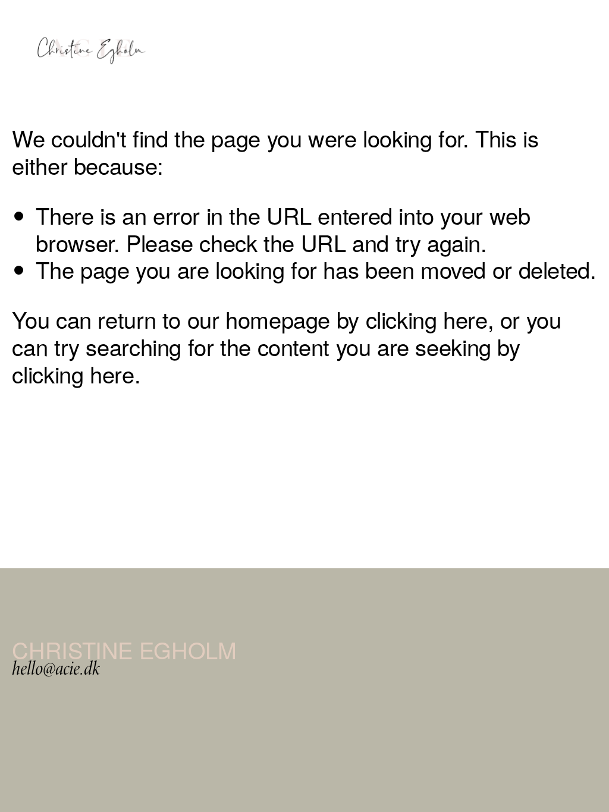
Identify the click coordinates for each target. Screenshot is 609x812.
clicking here (427, 319)
